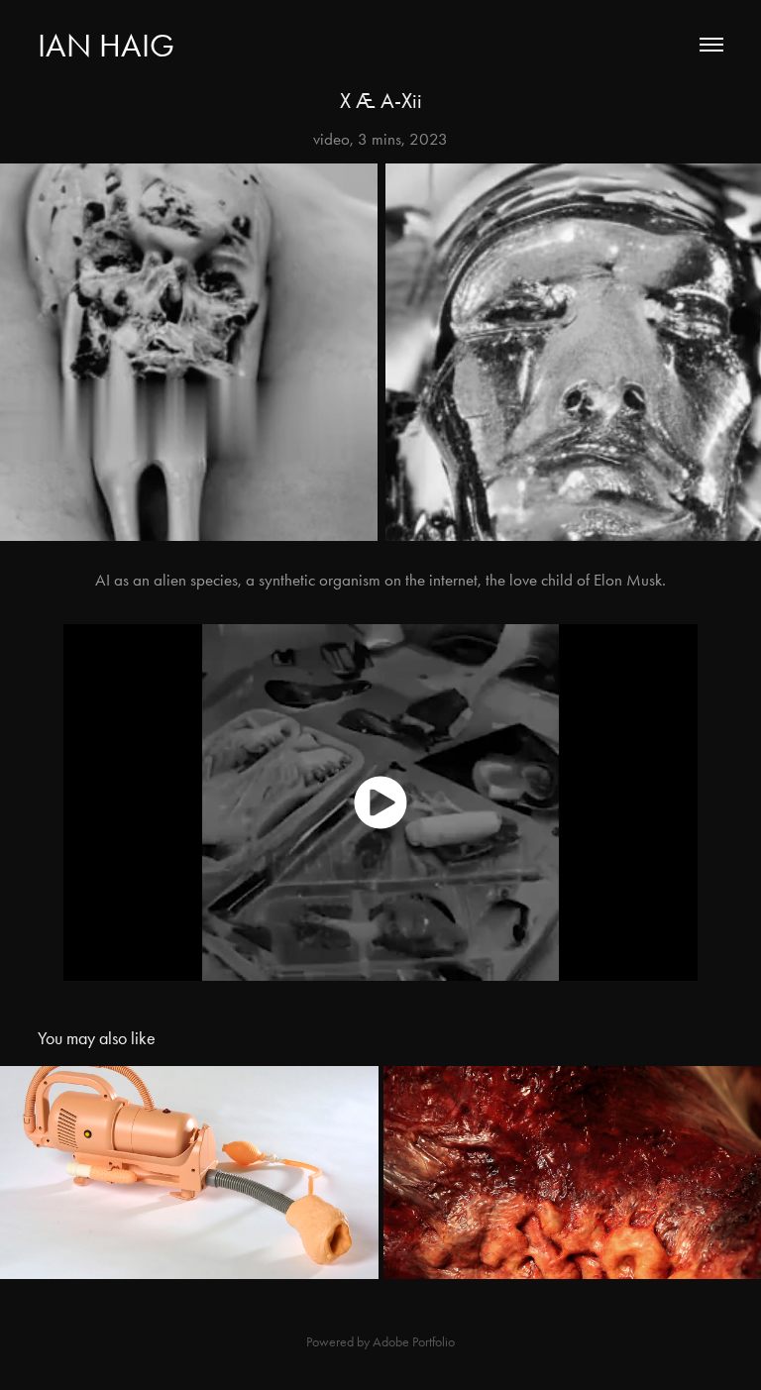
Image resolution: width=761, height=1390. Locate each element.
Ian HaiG (106, 45)
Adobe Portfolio (414, 1342)
